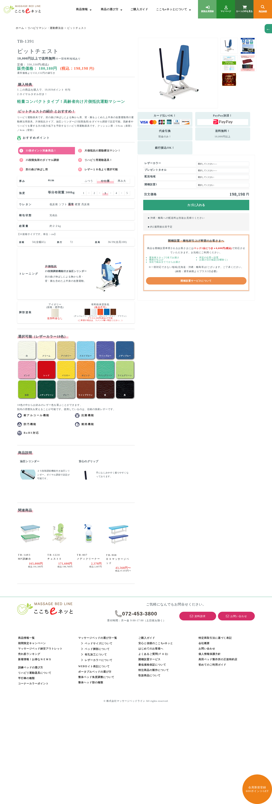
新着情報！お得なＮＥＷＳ (34, 659)
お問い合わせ (207, 648)
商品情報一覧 (26, 638)
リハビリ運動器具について (34, 672)
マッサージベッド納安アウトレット (40, 648)
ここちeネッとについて (171, 9)
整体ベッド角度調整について (96, 677)
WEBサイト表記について (94, 666)
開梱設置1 (151, 184)
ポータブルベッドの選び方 (95, 671)
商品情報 (82, 9)
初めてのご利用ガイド (212, 664)
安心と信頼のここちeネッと (155, 643)
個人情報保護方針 (210, 654)
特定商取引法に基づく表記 (215, 638)
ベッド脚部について (97, 649)
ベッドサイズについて (99, 643)
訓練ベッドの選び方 (30, 667)
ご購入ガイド (139, 9)
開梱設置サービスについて (196, 281)
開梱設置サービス (149, 659)
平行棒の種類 (26, 678)
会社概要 (204, 643)
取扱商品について (149, 675)
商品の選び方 (110, 9)
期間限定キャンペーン (32, 643)
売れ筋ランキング (29, 654)
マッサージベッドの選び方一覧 (97, 638)
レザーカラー (153, 163)
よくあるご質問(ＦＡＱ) (153, 654)
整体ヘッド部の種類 (90, 682)
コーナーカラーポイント (33, 683)
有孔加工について (96, 654)
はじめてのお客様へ (150, 648)
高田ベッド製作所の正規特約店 (218, 659)
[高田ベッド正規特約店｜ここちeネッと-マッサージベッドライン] (22, 9)
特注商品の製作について (153, 670)
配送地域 (150, 176)
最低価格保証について (152, 664)
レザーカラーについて (99, 660)
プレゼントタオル (156, 169)
